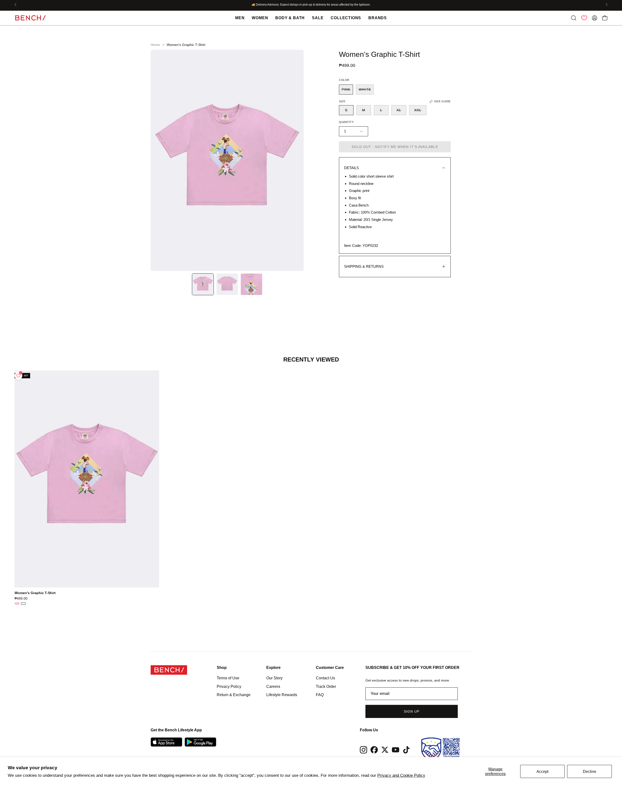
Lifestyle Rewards (281, 695)
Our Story (274, 678)
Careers (273, 686)
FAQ (320, 695)
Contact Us (325, 678)
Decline (589, 771)
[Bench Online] (30, 18)
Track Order (326, 686)
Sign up (412, 711)
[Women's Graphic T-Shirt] (203, 284)
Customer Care (330, 667)
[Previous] (15, 4)
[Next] (606, 4)
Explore (273, 667)
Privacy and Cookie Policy (401, 775)
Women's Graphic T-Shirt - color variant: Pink (17, 603)
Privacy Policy (229, 686)
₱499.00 (21, 598)
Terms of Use (228, 678)
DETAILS (351, 168)
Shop (222, 667)
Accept (542, 771)
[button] (574, 18)
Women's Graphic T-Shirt (35, 593)
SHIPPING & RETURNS (364, 266)
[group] (311, 4)
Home (155, 45)
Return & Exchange (234, 695)
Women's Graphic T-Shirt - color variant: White (23, 603)
